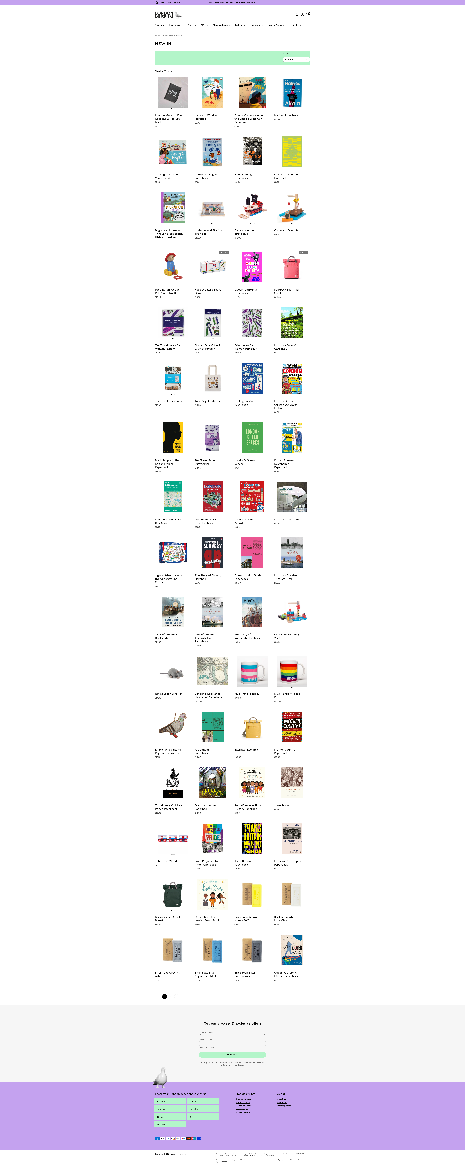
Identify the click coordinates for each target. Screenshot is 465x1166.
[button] (296, 14)
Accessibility (242, 1109)
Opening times (284, 1106)
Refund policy (243, 1102)
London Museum (178, 1154)
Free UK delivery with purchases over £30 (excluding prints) (232, 2)
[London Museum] (169, 15)
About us (281, 1099)
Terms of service (244, 1106)
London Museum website (169, 2)
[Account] (302, 14)
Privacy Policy (243, 1112)
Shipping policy (243, 1099)
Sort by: (286, 54)
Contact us (282, 1102)
